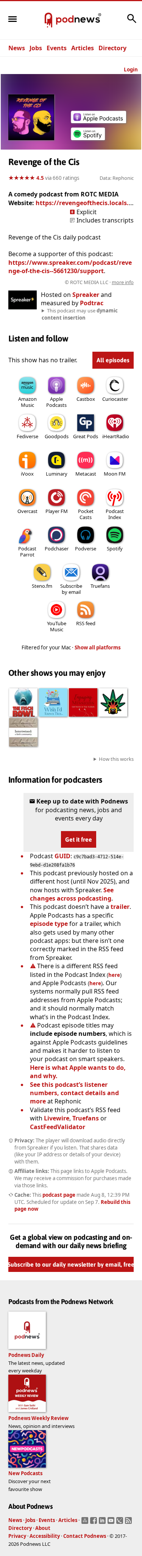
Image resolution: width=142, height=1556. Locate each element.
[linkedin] (103, 1522)
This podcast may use (80, 314)
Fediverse (27, 436)
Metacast (85, 473)
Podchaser (57, 548)
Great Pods (85, 436)
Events (57, 48)
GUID (62, 856)
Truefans (100, 586)
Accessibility (45, 1536)
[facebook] (94, 1522)
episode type (49, 923)
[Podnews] (48, 20)
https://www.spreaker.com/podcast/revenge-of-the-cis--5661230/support (70, 266)
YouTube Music (56, 626)
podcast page (58, 1194)
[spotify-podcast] (88, 140)
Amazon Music (27, 402)
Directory (112, 48)
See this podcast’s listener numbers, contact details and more (74, 1093)
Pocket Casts (86, 514)
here (114, 975)
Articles (82, 48)
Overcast (27, 511)
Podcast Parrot (27, 551)
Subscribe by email (71, 589)
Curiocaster (115, 399)
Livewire (56, 1118)
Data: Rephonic (117, 178)
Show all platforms (98, 647)
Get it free (78, 839)
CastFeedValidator (57, 1127)
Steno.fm (42, 586)
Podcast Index (115, 514)
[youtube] (112, 1522)
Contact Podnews (84, 1536)
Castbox (85, 399)
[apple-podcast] (98, 121)
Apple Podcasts (56, 402)
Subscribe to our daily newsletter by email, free (71, 1264)
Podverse (85, 548)
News (16, 48)
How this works (116, 759)
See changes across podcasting (72, 894)
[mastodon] (85, 1522)
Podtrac (91, 303)
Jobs (36, 48)
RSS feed (85, 623)
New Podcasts (25, 1473)
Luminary (56, 473)
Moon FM (115, 473)
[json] (120, 1522)
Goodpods (57, 436)
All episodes (113, 360)
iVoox (27, 473)
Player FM (56, 511)
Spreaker (85, 294)
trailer (120, 906)
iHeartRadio (115, 436)
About (42, 1528)
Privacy (17, 1536)
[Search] (132, 22)
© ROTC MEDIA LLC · (99, 282)
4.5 (40, 178)
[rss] (129, 1522)
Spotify (115, 548)
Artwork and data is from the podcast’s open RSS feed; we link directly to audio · (73, 282)
